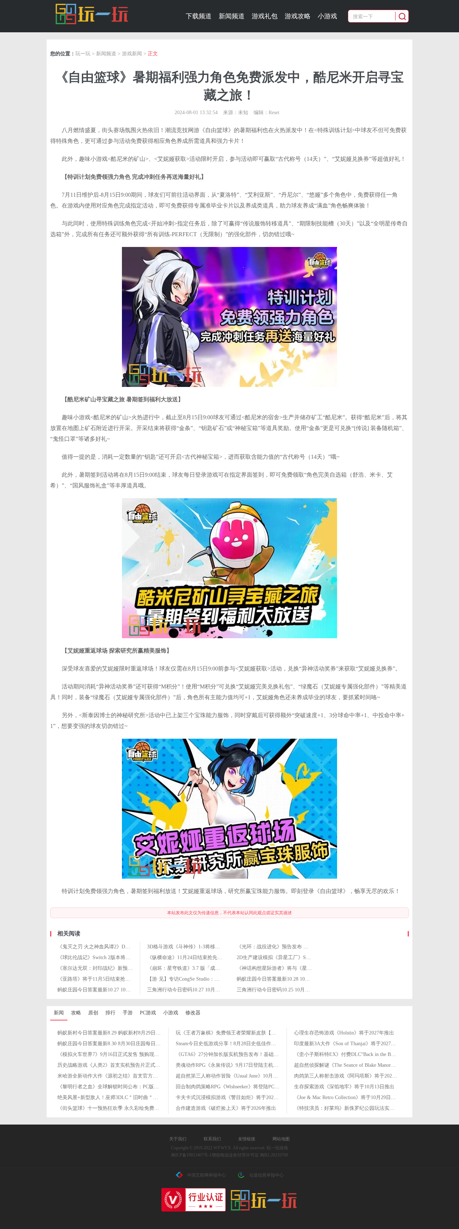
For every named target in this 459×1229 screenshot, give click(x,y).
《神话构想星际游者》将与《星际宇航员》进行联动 (294, 968)
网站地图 (281, 1138)
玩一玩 (82, 53)
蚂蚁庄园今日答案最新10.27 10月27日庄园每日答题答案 (119, 989)
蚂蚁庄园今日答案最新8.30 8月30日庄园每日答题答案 (116, 1043)
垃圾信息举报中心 (266, 1175)
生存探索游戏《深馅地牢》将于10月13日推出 (344, 1086)
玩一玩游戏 (92, 14)
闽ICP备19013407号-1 (191, 1155)
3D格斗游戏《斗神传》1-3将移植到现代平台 (196, 946)
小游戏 (327, 16)
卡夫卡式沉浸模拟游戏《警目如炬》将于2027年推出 (233, 1097)
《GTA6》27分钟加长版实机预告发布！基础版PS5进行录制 (241, 1054)
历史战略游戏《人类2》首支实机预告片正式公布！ (113, 1065)
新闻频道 (232, 16)
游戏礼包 (265, 16)
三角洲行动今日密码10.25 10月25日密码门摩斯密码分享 (298, 989)
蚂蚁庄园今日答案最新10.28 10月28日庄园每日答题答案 (298, 979)
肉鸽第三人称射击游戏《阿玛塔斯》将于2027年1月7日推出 (359, 1076)
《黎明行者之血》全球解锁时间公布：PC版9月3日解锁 (118, 1086)
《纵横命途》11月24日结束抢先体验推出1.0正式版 (203, 957)
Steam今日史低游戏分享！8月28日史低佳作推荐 (228, 1043)
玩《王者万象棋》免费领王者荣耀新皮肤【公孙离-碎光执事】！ (247, 1033)
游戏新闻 (132, 53)
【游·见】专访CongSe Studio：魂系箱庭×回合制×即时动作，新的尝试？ (226, 979)
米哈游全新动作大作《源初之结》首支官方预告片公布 (117, 1076)
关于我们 (177, 1138)
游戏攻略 (298, 16)
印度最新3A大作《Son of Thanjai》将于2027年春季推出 (355, 1043)
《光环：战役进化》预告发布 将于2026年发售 (288, 946)
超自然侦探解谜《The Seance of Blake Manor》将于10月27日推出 (365, 1065)
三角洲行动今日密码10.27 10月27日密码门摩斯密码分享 (208, 989)
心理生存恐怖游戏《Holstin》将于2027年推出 (344, 1033)
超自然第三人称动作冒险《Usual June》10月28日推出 (234, 1076)
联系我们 (212, 1138)
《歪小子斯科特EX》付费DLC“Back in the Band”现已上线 (357, 1054)
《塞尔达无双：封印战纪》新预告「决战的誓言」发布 (117, 968)
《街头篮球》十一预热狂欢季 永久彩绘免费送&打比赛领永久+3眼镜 (133, 1108)
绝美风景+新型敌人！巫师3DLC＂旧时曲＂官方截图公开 (120, 1097)
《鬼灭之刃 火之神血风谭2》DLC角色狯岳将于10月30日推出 (124, 946)
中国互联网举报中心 (206, 1175)
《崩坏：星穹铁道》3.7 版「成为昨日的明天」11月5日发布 (212, 968)
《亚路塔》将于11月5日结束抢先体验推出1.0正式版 (114, 979)
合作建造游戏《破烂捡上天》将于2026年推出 (226, 1108)
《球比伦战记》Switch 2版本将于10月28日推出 (109, 957)
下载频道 (199, 16)
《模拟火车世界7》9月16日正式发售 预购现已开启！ (115, 1054)
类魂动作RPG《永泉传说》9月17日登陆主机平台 (229, 1065)
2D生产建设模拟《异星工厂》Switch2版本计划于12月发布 (301, 957)
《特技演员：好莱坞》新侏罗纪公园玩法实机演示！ (352, 1108)
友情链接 (246, 1138)
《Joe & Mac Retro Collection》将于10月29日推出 (347, 1097)
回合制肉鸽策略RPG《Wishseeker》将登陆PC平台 (230, 1086)
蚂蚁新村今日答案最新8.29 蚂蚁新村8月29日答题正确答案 (121, 1033)
